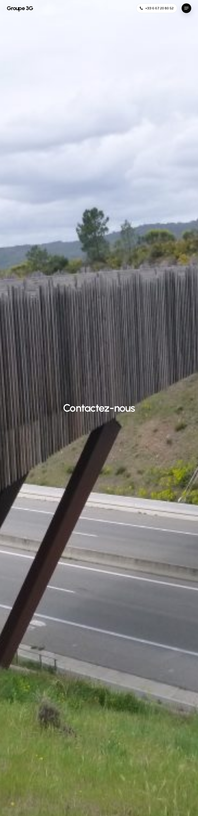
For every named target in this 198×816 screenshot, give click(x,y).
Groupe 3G (20, 8)
